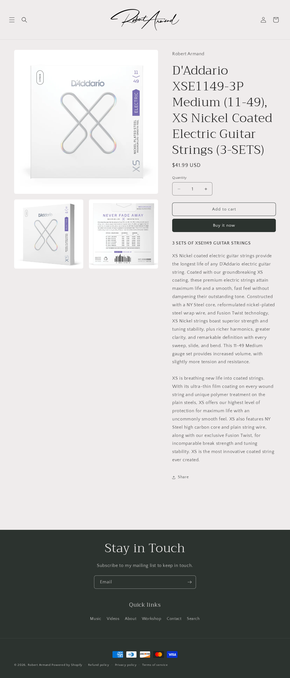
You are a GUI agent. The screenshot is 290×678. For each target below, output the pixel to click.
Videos (113, 619)
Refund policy (98, 665)
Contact (174, 619)
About (130, 619)
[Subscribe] (189, 582)
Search (193, 619)
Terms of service (155, 665)
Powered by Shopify (67, 665)
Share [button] (183, 477)
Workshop (151, 619)
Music (95, 619)
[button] (12, 20)
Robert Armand (39, 665)
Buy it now (224, 225)
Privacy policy (126, 665)
